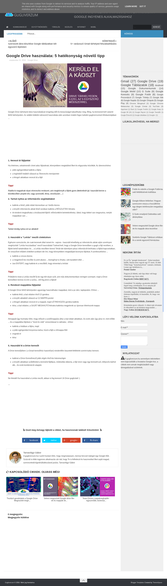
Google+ (152, 115)
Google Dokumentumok (142, 88)
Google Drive (33, 60)
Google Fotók (143, 94)
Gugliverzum (9, 582)
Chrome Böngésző (137, 103)
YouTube (156, 106)
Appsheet (124, 109)
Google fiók (158, 97)
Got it (142, 6)
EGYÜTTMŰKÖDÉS (39, 27)
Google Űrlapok (146, 100)
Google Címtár (141, 106)
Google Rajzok (140, 112)
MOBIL (93, 27)
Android (159, 85)
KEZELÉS (68, 27)
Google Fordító (142, 109)
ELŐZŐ (32, 44)
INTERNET (81, 27)
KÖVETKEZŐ (93, 42)
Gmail (125, 81)
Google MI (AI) (126, 112)
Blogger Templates (137, 582)
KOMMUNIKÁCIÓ (20, 27)
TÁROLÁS (56, 27)
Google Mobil (128, 91)
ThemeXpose (157, 582)
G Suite (146, 91)
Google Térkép (142, 97)
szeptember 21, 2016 (17, 60)
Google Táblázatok (134, 85)
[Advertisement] (62, 140)
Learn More (131, 6)
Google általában (141, 115)
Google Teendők (155, 112)
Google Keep (156, 109)
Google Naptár (130, 100)
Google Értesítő (126, 115)
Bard (132, 109)
